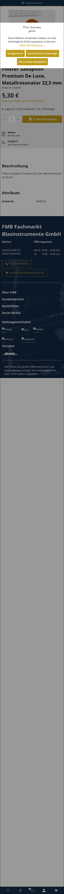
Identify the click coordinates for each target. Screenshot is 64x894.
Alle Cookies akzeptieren (32, 61)
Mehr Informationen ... (32, 45)
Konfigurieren (15, 53)
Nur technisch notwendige (42, 53)
